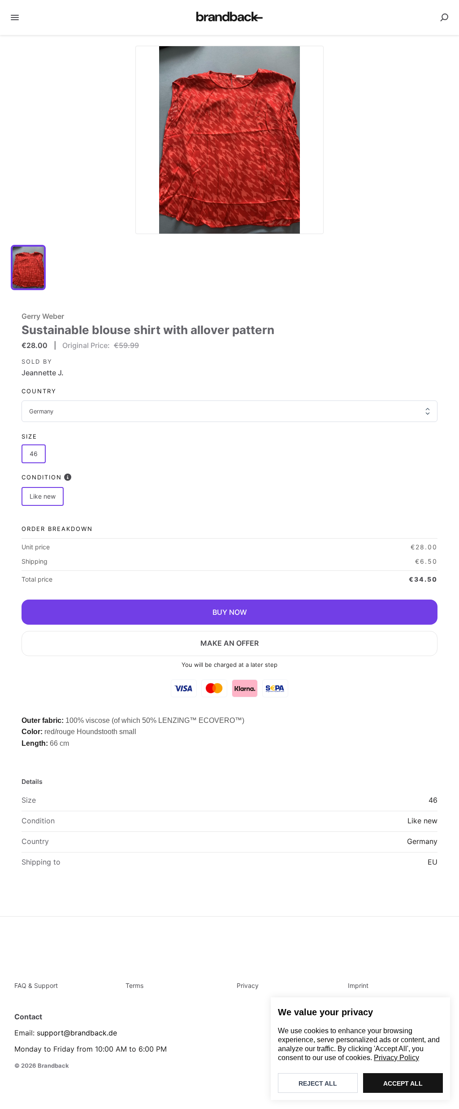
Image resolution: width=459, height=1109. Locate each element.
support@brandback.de (77, 1032)
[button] (229, 140)
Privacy (248, 985)
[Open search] (444, 17)
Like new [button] (43, 496)
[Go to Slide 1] (28, 267)
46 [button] (34, 453)
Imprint (358, 985)
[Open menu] (15, 17)
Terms (134, 985)
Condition (42, 477)
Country (39, 391)
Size (29, 436)
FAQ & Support (36, 985)
